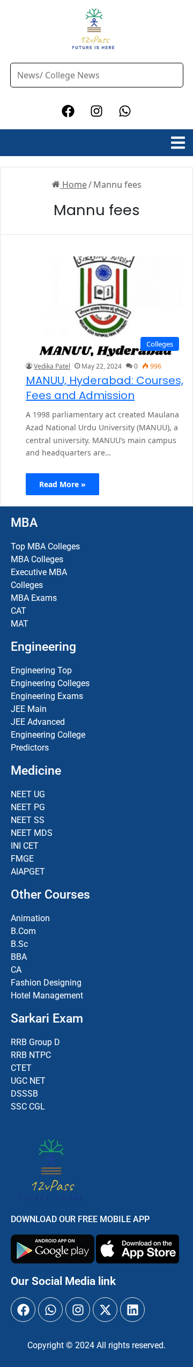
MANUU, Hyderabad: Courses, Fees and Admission (104, 388)
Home (73, 184)
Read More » (62, 484)
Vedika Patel (52, 366)
